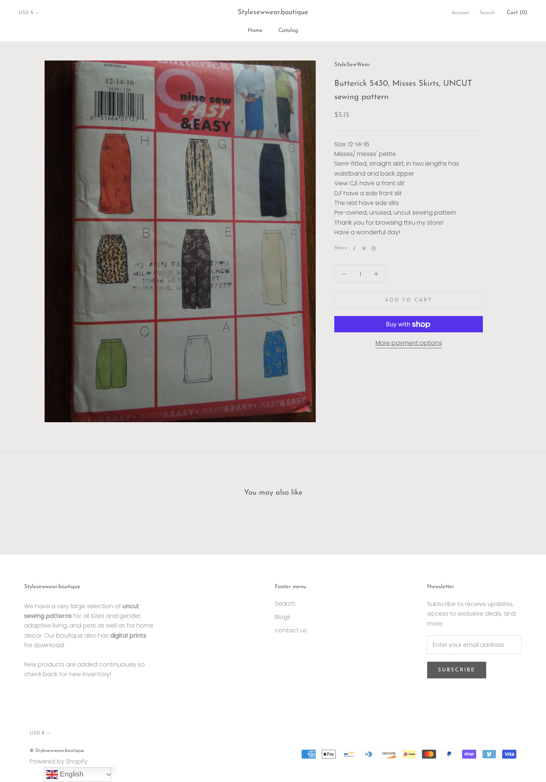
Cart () (517, 13)
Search (487, 12)
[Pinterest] (373, 248)
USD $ (26, 12)
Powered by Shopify (59, 761)
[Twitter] (364, 248)
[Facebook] (354, 248)
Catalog (288, 30)
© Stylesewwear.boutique (57, 750)
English (71, 774)
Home (255, 30)
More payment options (409, 343)
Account (460, 12)
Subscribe (456, 670)
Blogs (282, 617)
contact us (291, 630)
